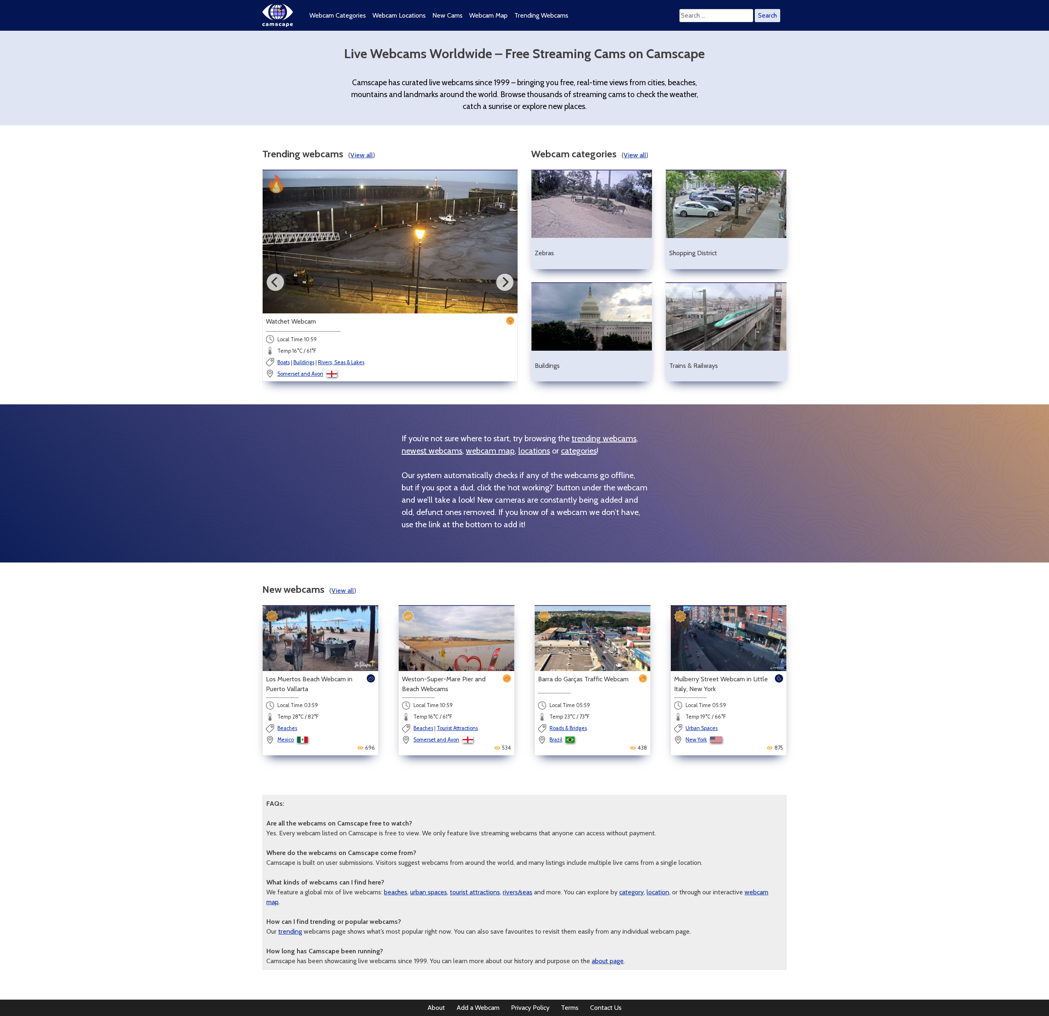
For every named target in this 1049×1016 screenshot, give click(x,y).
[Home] (277, 25)
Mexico (285, 740)
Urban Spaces (701, 728)
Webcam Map (488, 15)
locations (534, 451)
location (658, 892)
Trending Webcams (541, 15)
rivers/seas (517, 892)
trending (290, 931)
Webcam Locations (399, 15)
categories (579, 451)
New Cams (447, 15)
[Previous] (275, 282)
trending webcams (604, 438)
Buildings (303, 362)
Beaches (287, 728)
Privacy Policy (530, 1007)
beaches (395, 892)
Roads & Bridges (568, 728)
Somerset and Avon (300, 374)
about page (608, 961)
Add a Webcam (478, 1007)
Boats (283, 362)
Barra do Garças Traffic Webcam (583, 679)
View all (361, 155)
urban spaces (428, 892)
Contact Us (606, 1007)
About (436, 1007)
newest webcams (432, 451)
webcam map (490, 451)
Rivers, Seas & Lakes (341, 362)
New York (696, 740)
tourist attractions (475, 892)
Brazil (555, 740)
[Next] (505, 282)
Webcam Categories (337, 15)
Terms (570, 1007)
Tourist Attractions (457, 728)
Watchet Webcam (291, 321)
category (631, 892)
